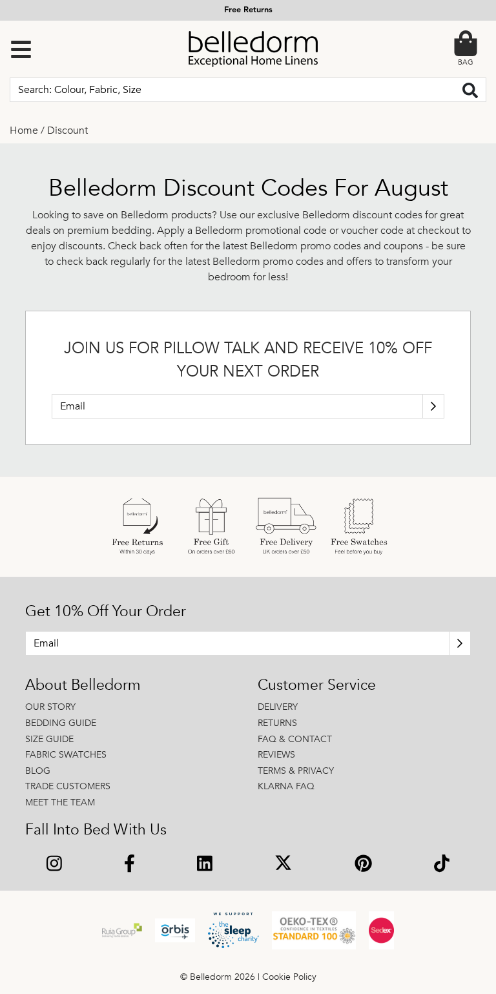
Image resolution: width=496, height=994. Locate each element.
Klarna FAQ (286, 786)
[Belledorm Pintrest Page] (363, 864)
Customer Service (317, 685)
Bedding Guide (60, 723)
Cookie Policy (289, 977)
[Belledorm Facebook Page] (129, 864)
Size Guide (49, 739)
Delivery (278, 707)
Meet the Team (60, 802)
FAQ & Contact (295, 739)
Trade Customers (67, 786)
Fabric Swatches (66, 755)
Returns (277, 723)
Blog (37, 771)
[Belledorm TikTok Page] (441, 864)
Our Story (50, 707)
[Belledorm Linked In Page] (204, 864)
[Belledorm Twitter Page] (283, 864)
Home (24, 130)
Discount (67, 130)
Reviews (276, 755)
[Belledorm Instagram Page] (54, 864)
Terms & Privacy (296, 771)
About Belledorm (83, 685)
